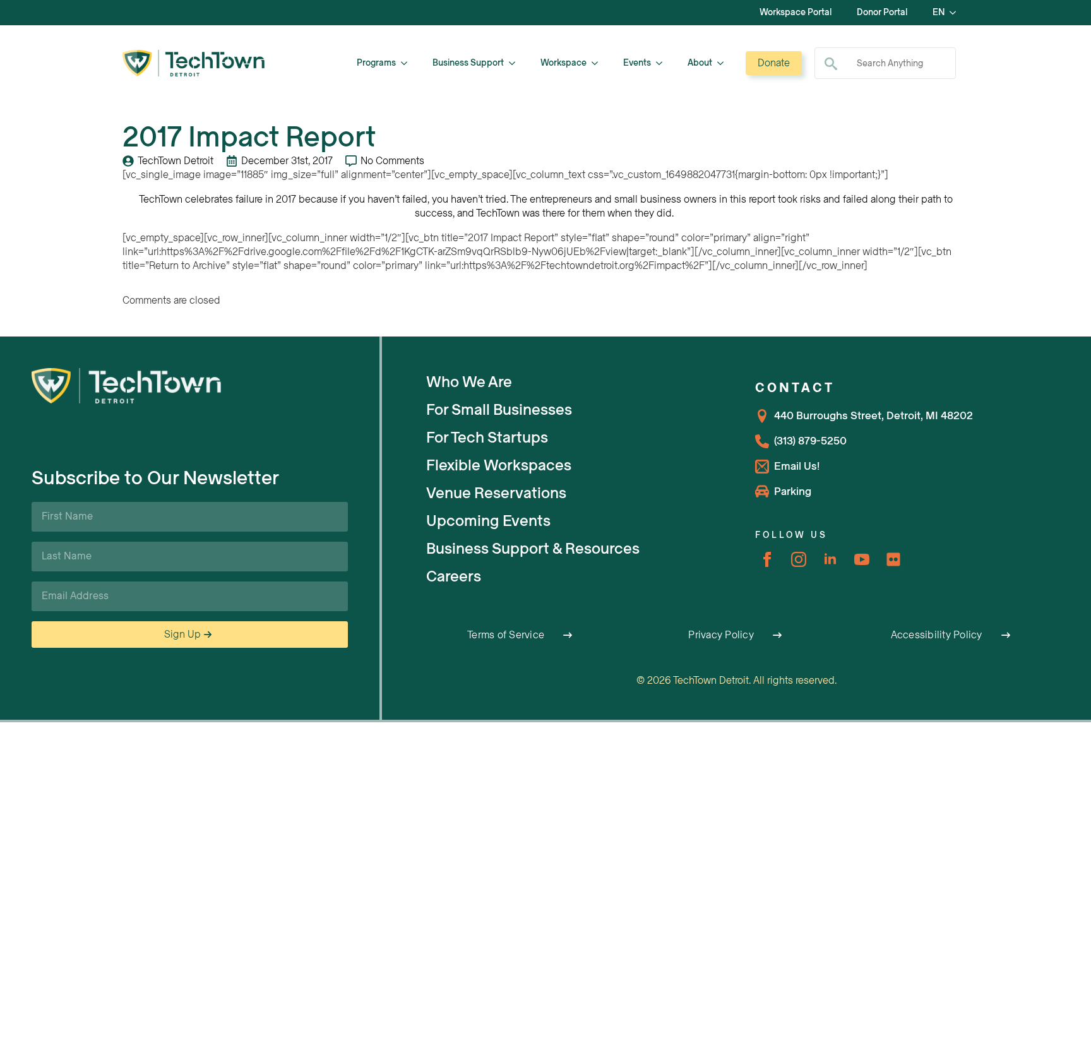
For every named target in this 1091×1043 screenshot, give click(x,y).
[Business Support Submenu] (516, 63)
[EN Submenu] (957, 12)
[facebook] (767, 559)
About (700, 63)
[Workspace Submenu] (599, 63)
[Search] (831, 64)
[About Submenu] (724, 63)
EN (939, 12)
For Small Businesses (499, 410)
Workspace (563, 63)
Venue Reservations (496, 493)
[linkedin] (830, 559)
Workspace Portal (796, 12)
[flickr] (893, 559)
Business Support (468, 63)
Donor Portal (882, 12)
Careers (453, 576)
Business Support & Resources (533, 549)
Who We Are (469, 382)
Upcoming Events (488, 521)
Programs (376, 63)
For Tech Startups (487, 437)
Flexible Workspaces (498, 465)
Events (637, 63)
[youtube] (862, 559)
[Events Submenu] (663, 63)
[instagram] (799, 559)
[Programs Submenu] (408, 63)
